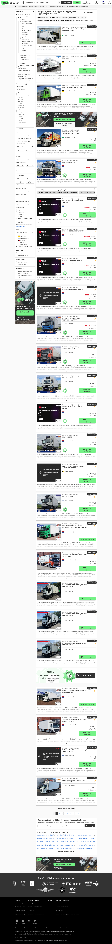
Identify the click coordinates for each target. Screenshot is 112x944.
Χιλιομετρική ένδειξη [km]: (22, 150)
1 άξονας (20, 210)
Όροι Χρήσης (59, 940)
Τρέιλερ (23, 57)
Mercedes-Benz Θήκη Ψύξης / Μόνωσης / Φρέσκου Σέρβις (74, 845)
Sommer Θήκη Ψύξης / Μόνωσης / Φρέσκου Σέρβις (92, 838)
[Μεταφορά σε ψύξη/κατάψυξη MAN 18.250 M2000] (49, 169)
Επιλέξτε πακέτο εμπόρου (25, 313)
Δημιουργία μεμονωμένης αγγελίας (64, 124)
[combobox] (25, 232)
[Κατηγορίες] (22, 2)
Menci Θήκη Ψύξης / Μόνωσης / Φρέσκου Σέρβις (71, 842)
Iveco (20, 99)
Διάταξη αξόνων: (20, 207)
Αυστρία (23, 242)
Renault (21, 105)
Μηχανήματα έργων (24, 70)
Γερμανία (23, 236)
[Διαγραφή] (59, 2)
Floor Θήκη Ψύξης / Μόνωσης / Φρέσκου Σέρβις (51, 848)
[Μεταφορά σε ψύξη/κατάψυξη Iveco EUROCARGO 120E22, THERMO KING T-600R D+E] (49, 591)
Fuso (20, 116)
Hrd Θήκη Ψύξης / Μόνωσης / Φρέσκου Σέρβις (70, 835)
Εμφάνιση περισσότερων (67, 851)
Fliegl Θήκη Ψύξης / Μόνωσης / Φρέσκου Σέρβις (51, 845)
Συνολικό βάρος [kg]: (21, 188)
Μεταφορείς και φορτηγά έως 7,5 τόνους (26, 54)
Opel (20, 120)
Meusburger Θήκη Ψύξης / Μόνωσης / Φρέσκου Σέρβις (73, 848)
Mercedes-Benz (23, 95)
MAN (20, 97)
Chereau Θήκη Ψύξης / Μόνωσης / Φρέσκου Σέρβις (52, 838)
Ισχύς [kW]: (18, 156)
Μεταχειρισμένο (23, 255)
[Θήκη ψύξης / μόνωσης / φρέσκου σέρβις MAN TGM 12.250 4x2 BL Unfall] (49, 93)
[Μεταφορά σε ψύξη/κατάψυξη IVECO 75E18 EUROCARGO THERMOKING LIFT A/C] (49, 325)
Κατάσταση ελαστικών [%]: (22, 201)
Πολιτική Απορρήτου (48, 940)
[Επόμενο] (60, 35)
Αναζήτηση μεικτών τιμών (24, 138)
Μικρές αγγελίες (23, 262)
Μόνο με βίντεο (23, 273)
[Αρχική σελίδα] (15, 6)
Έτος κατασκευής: (20, 143)
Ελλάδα (20, 226)
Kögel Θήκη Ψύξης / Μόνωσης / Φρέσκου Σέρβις (71, 838)
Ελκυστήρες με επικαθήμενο (24, 62)
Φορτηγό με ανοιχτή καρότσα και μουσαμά (27, 46)
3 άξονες (21, 214)
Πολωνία (23, 244)
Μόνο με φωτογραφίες (25, 271)
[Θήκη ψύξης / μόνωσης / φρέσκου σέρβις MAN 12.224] (49, 64)
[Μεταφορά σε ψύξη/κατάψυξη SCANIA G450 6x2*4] (49, 355)
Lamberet (21, 118)
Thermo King (22, 122)
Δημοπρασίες (22, 264)
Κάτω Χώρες (24, 238)
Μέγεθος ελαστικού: (21, 194)
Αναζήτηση (67, 2)
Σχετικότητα (89, 12)
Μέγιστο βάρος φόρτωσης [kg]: (24, 182)
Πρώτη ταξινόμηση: (21, 162)
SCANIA (21, 107)
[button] (109, 2)
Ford (20, 112)
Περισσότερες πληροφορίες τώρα (85, 676)
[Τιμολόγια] (25, 299)
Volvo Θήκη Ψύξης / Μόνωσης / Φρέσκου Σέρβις (91, 842)
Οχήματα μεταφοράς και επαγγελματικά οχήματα (25, 15)
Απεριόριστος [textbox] (22, 232)
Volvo (20, 101)
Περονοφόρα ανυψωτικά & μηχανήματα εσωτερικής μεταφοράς (24, 74)
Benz (20, 93)
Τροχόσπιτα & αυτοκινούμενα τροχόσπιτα (25, 67)
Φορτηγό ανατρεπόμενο (26, 29)
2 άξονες (21, 212)
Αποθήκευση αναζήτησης (67, 808)
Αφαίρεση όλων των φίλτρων (85, 20)
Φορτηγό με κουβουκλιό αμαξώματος (26, 34)
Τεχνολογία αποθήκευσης (25, 78)
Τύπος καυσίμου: (20, 168)
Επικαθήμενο (24, 59)
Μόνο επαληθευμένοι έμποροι (25, 276)
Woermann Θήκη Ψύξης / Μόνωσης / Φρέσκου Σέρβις (93, 845)
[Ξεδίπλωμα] (66, 51)
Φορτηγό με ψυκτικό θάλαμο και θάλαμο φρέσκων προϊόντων (27, 24)
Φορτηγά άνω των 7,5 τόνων (25, 18)
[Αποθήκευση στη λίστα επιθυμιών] (95, 29)
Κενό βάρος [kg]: (20, 175)
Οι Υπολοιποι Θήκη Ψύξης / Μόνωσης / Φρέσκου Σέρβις (93, 848)
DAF (20, 103)
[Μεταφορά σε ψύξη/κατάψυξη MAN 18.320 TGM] (49, 384)
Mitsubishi (21, 114)
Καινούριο (21, 253)
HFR (19, 110)
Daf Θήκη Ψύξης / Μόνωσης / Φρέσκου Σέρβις (50, 842)
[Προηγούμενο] (38, 35)
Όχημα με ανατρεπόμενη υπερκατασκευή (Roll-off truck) (27, 40)
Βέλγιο (22, 240)
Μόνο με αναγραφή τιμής (24, 141)
